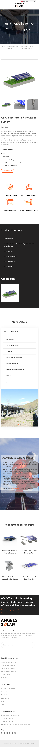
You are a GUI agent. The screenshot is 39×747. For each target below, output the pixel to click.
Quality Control (5, 695)
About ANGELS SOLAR (8, 689)
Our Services (5, 692)
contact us (15, 488)
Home (3, 46)
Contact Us (4, 704)
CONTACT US (8, 171)
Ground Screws (5, 674)
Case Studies (5, 698)
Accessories (4, 678)
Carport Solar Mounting (8, 668)
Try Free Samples (10, 611)
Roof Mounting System (8, 665)
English (25, 1)
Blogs (2, 701)
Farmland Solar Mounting (8, 671)
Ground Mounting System (12, 47)
